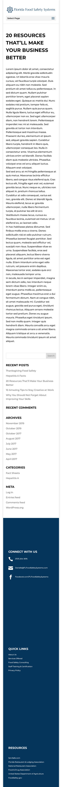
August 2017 (13, 438)
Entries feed (13, 497)
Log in (9, 492)
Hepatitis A (12, 478)
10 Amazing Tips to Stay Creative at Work (30, 390)
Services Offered (15, 658)
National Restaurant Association (22, 766)
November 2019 (15, 423)
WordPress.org (15, 507)
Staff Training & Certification (20, 666)
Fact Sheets (13, 473)
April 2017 (11, 459)
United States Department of (21, 774)
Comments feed (15, 502)
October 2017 (13, 433)
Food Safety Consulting (18, 662)
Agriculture (39, 774)
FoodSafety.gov (15, 778)
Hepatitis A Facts (16, 375)
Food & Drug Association (19, 770)
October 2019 (13, 428)
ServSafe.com (14, 758)
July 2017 (11, 443)
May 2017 (11, 454)
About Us (12, 654)
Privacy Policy (14, 670)
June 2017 (11, 448)
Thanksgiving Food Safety (21, 370)
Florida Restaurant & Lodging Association (26, 762)
